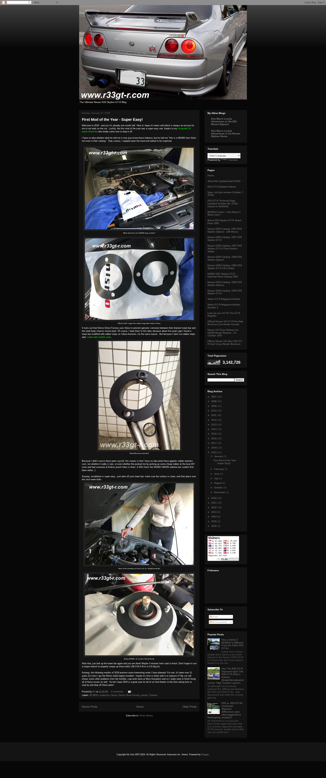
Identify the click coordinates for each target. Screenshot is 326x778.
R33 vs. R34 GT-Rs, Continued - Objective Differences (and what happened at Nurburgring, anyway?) (225, 710)
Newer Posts (89, 706)
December (220, 492)
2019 (214, 452)
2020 (214, 498)
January (218, 456)
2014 (214, 429)
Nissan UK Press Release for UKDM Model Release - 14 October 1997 (223, 333)
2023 (214, 512)
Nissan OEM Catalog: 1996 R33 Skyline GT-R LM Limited (224, 267)
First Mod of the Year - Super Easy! (112, 119)
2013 (214, 424)
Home (140, 706)
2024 (214, 516)
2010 (214, 410)
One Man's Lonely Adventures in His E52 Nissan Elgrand (224, 121)
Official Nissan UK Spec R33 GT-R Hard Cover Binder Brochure (225, 342)
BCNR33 (94, 695)
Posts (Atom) (146, 715)
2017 (214, 443)
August (218, 483)
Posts (215, 616)
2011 (214, 415)
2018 (214, 447)
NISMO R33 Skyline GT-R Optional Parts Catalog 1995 (222, 275)
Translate (233, 159)
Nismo (114, 695)
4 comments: (118, 691)
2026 (214, 526)
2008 (214, 401)
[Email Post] (129, 691)
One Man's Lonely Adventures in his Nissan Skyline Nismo (225, 133)
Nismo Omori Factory (129, 695)
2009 (214, 406)
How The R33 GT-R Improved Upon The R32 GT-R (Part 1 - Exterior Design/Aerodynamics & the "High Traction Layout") (225, 675)
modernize (104, 695)
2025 (214, 521)
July (216, 478)
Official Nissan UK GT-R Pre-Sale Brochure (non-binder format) (225, 323)
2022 (214, 507)
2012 (214, 420)
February (219, 469)
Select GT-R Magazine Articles (223, 299)
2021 (214, 502)
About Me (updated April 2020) (223, 181)
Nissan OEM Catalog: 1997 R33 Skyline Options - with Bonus (224, 230)
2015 (214, 433)
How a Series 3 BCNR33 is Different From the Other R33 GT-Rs (232, 644)
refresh (144, 695)
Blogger (205, 754)
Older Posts (190, 706)
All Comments (219, 622)
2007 (214, 396)
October (218, 487)
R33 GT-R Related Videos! (221, 186)
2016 (214, 438)
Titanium (153, 695)
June (217, 473)
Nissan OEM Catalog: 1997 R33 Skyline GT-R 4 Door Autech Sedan (224, 248)
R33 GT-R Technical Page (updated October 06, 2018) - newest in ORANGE (223, 203)
